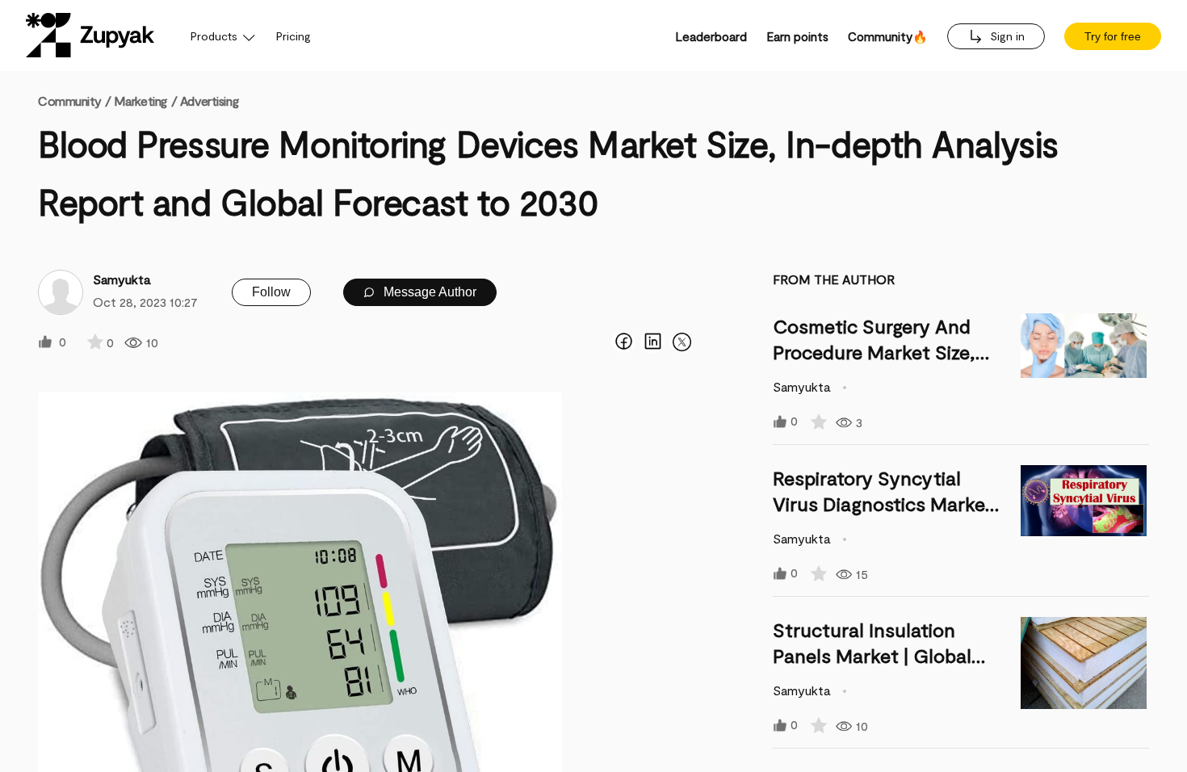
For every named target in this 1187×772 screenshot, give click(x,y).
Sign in (1006, 36)
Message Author (428, 292)
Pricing (293, 36)
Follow (271, 292)
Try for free (1112, 36)
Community (74, 100)
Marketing (140, 100)
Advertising (209, 100)
